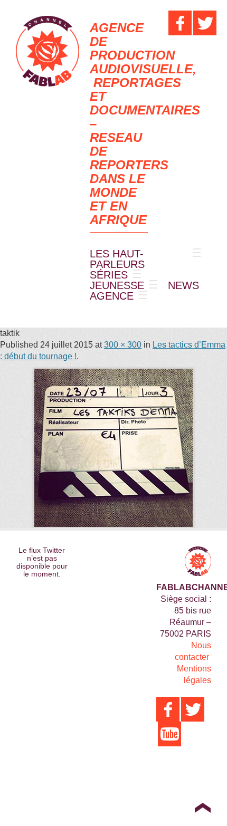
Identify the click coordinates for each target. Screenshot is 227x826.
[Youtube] (169, 734)
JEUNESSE (117, 285)
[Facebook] (180, 23)
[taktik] (113, 448)
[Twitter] (204, 23)
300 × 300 (122, 344)
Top (202, 807)
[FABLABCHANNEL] (47, 51)
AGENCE (112, 296)
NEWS (183, 285)
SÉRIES (109, 275)
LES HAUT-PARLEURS (117, 259)
